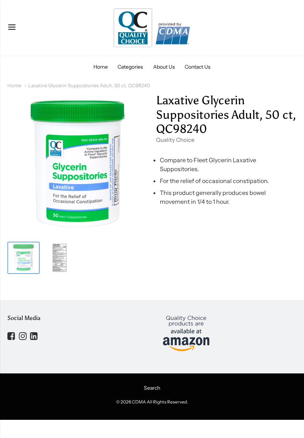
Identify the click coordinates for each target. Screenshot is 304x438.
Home (100, 66)
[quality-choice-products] (152, 28)
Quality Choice (175, 139)
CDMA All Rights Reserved (159, 402)
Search (152, 388)
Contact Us (198, 66)
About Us (164, 66)
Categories (130, 66)
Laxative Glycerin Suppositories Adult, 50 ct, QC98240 (89, 85)
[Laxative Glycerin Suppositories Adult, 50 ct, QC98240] (23, 258)
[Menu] (11, 28)
